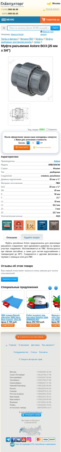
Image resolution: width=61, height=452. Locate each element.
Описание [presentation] (11, 237)
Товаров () (53, 20)
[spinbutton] (33, 142)
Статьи (34, 352)
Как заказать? (48, 345)
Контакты (43, 352)
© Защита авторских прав (30, 359)
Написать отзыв (9, 279)
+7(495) (9, 9)
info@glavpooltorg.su (33, 412)
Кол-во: (22, 143)
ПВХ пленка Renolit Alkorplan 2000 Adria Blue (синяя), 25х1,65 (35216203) (11, 318)
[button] (38, 142)
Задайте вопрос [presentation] (32, 237)
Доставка (35, 345)
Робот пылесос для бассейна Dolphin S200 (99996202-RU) (37, 317)
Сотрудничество (21, 352)
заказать (23, 147)
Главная (12, 345)
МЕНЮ (10, 19)
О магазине (24, 345)
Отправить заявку (32, 415)
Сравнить (53, 129)
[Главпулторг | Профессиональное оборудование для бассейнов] (12, 5)
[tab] (11, 237)
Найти (55, 28)
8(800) (10, 13)
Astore (57, 161)
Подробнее (8, 325)
